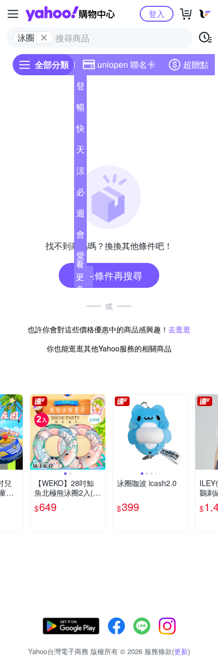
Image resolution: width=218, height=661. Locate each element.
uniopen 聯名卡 (126, 64)
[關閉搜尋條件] (44, 37)
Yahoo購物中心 (70, 13)
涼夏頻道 (80, 172)
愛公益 (80, 257)
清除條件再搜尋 (109, 275)
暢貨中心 (80, 109)
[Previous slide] (37, 432)
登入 (157, 13)
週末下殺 (80, 215)
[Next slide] (16, 432)
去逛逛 (179, 329)
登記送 (80, 88)
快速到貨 (80, 130)
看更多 (80, 276)
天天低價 (80, 151)
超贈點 (195, 64)
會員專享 (80, 236)
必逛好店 (80, 194)
